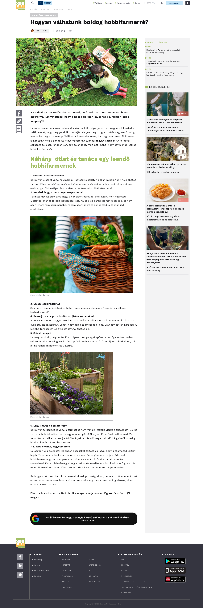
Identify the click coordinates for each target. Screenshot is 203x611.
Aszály (109, 3)
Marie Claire (94, 582)
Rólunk (124, 571)
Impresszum (126, 576)
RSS (122, 559)
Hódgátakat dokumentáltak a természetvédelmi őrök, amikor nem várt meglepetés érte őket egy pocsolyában (166, 258)
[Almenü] (31, 3)
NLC (90, 571)
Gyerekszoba (95, 565)
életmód (60, 9)
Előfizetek (174, 3)
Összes (163, 42)
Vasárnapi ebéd (123, 3)
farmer (46, 9)
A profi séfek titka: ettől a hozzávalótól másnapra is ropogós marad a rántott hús (165, 208)
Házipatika (67, 587)
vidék (34, 9)
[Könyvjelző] (19, 129)
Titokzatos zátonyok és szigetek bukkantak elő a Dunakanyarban (164, 121)
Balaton (138, 3)
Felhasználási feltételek (133, 582)
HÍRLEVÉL (125, 565)
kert (71, 9)
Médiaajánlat (127, 593)
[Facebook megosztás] (19, 113)
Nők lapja (93, 576)
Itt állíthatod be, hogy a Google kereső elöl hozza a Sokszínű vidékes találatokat (87, 519)
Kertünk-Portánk (44, 15)
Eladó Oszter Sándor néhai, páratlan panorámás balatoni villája (166, 166)
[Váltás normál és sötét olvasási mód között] (162, 3)
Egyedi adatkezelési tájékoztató (136, 587)
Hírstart (66, 565)
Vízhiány (98, 3)
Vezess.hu (67, 571)
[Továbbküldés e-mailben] (19, 121)
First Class (67, 576)
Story (91, 559)
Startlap (66, 559)
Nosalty (65, 582)
